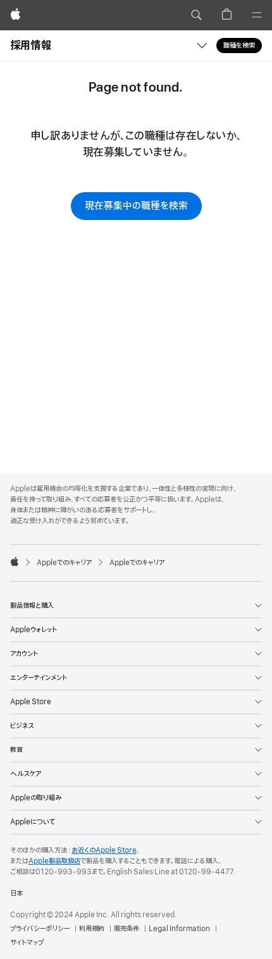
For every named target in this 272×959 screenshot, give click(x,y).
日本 (16, 893)
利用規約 (91, 928)
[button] (196, 15)
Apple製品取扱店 (54, 861)
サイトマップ (27, 942)
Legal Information (179, 928)
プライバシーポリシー (40, 928)
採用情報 (30, 45)
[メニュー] (257, 15)
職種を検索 (239, 45)
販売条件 (126, 928)
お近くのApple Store (104, 850)
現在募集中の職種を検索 (136, 206)
